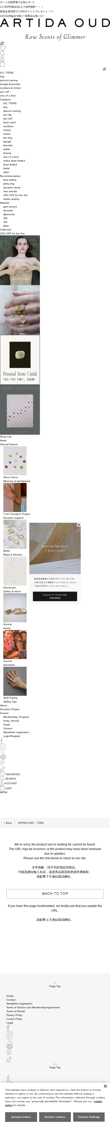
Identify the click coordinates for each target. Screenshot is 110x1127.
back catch (9, 122)
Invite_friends (11, 720)
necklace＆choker (10, 88)
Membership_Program (16, 717)
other (6, 172)
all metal (8, 210)
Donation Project (10, 709)
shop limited (10, 164)
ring (2, 76)
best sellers (10, 179)
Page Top (55, 986)
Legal (9, 1022)
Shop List (5, 436)
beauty (7, 153)
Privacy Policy (14, 1015)
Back (9, 822)
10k (5, 222)
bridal (6, 168)
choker (7, 130)
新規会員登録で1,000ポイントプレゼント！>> (26, 11)
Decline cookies (55, 1117)
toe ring (7, 137)
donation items (12, 187)
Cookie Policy (14, 1018)
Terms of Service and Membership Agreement (33, 1007)
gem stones (10, 206)
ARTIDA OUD (26, 822)
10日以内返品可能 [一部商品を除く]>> (22, 16)
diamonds (9, 214)
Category (5, 99)
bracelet (8, 145)
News (3, 440)
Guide (6, 724)
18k (5, 218)
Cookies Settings (89, 1117)
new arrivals (10, 191)
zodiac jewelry (11, 199)
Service (4, 713)
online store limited (14, 160)
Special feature (9, 444)
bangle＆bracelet (10, 84)
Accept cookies (21, 1117)
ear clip (7, 114)
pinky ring (9, 183)
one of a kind (8, 95)
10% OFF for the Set (15, 195)
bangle (7, 141)
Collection (6, 229)
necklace (8, 126)
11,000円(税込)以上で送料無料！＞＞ (21, 6)
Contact (8, 728)
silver (6, 225)
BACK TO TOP (55, 893)
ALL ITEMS (7, 72)
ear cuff (4, 91)
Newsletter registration (16, 732)
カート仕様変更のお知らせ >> (17, 2)
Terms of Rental (15, 1011)
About (3, 705)
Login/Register (11, 736)
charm (6, 133)
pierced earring (9, 80)
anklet (6, 149)
